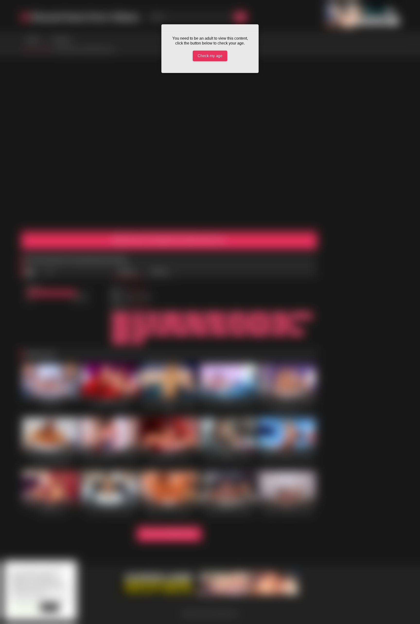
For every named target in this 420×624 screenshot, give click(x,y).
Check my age (210, 56)
